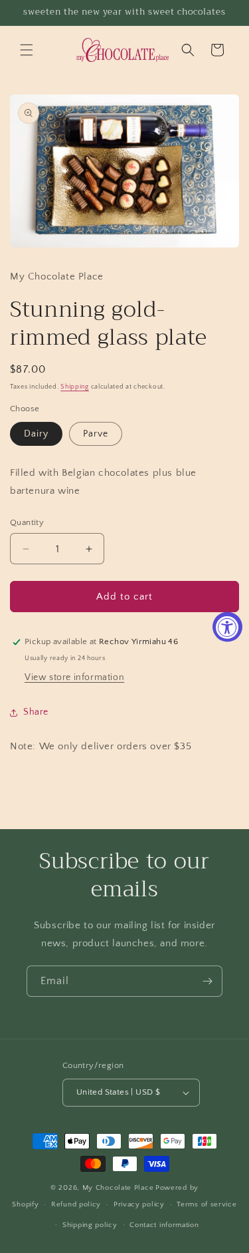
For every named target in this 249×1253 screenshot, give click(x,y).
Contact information (164, 1225)
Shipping (74, 387)
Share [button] (35, 712)
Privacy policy (139, 1204)
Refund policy (76, 1204)
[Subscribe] (207, 981)
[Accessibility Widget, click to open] (227, 626)
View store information (74, 677)
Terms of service (206, 1204)
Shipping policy (90, 1225)
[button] (26, 50)
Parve (95, 434)
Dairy (36, 434)
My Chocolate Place (118, 1188)
